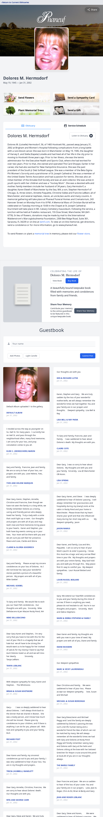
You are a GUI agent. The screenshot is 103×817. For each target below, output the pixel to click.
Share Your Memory (85, 310)
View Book (57, 280)
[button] (26, 384)
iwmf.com (45, 221)
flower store (83, 233)
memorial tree (41, 233)
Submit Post (87, 355)
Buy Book (72, 280)
